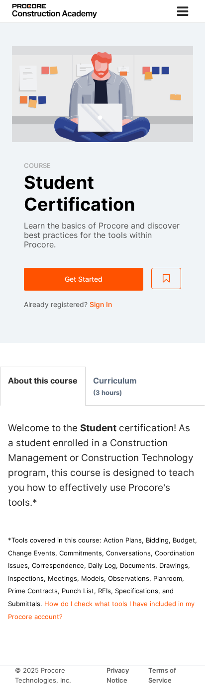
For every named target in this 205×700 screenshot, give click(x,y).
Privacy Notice (117, 675)
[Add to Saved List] (166, 279)
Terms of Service (162, 675)
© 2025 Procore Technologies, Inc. (43, 675)
